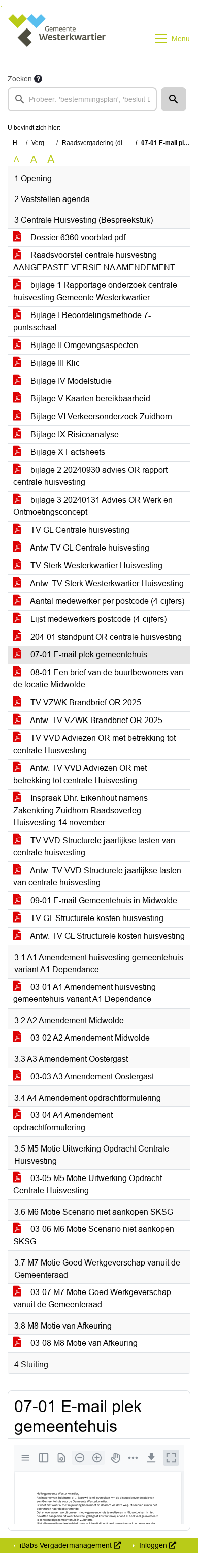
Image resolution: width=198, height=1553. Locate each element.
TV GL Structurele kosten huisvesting (95, 918)
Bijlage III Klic (54, 363)
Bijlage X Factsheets (66, 452)
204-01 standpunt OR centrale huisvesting (105, 636)
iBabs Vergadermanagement (66, 1545)
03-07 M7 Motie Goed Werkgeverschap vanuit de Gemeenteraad (92, 1298)
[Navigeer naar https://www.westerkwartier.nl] (58, 38)
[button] (173, 99)
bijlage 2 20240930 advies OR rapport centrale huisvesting (90, 476)
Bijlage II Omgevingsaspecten (83, 345)
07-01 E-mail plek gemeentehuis (87, 654)
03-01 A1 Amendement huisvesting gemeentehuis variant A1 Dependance (84, 993)
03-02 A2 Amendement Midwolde (89, 1037)
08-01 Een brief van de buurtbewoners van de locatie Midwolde (98, 678)
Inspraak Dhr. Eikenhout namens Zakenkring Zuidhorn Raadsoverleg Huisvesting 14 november (80, 810)
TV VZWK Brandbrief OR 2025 (84, 702)
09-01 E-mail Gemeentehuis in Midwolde (102, 900)
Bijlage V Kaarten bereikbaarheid (89, 398)
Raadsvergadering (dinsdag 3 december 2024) (127, 143)
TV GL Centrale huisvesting (78, 530)
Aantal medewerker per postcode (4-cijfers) (106, 601)
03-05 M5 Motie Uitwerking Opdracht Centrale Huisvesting (87, 1184)
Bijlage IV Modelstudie (70, 381)
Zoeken (20, 79)
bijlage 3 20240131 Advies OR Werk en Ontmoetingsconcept (93, 506)
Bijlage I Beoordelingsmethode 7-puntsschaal (82, 321)
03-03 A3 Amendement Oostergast (91, 1076)
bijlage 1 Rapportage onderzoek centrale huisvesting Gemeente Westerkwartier (95, 291)
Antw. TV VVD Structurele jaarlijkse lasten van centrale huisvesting (97, 876)
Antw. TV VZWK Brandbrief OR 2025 (95, 720)
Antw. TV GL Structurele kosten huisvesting (106, 936)
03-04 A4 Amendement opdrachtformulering (63, 1121)
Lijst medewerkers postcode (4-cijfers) (97, 619)
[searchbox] (82, 99)
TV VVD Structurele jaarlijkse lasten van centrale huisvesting (94, 846)
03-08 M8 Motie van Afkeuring (83, 1343)
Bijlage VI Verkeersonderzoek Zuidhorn (100, 416)
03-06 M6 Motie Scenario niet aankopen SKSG (93, 1235)
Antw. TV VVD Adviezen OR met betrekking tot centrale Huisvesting (80, 774)
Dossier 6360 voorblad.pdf (76, 237)
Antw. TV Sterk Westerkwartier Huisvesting (106, 583)
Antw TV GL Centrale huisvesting (88, 547)
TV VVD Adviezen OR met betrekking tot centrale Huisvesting (94, 744)
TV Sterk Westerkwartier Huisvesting (95, 565)
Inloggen (153, 1545)
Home (21, 143)
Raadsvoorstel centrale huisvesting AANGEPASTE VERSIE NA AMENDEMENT (94, 261)
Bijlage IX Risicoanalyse (73, 434)
